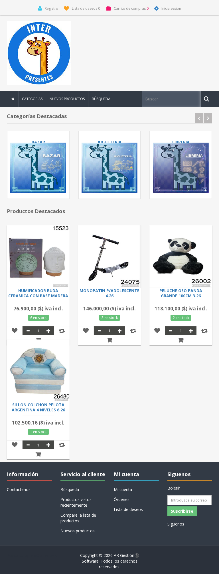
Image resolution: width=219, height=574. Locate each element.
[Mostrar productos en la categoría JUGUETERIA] (109, 168)
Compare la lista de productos (78, 518)
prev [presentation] (199, 118)
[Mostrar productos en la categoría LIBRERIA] (181, 168)
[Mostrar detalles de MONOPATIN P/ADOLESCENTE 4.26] (109, 256)
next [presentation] (208, 118)
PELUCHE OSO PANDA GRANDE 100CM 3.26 (180, 293)
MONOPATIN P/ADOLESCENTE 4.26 (109, 293)
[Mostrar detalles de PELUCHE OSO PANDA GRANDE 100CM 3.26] (180, 256)
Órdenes (121, 499)
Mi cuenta (123, 489)
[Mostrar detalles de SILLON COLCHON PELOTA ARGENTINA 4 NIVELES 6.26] (38, 370)
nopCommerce (44, 555)
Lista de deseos (128, 509)
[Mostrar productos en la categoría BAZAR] (38, 168)
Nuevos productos (67, 98)
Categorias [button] (32, 98)
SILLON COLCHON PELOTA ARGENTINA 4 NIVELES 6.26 (38, 407)
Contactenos (19, 489)
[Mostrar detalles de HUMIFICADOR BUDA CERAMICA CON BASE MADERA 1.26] (38, 256)
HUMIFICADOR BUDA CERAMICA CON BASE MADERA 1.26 (38, 296)
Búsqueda (101, 98)
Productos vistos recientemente (76, 502)
